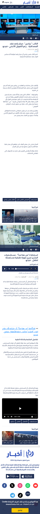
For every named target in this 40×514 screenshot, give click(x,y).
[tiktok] (20, 495)
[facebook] (4, 485)
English (6, 2)
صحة (17, 7)
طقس (4, 7)
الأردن (22, 7)
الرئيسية (37, 7)
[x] (12, 485)
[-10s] (31, 268)
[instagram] (20, 485)
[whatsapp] (27, 485)
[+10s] (35, 268)
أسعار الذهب (29, 7)
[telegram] (12, 495)
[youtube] (35, 485)
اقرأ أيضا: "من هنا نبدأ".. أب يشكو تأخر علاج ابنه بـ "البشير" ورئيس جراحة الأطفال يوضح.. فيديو (20, 331)
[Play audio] (5, 269)
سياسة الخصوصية (11, 504)
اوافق (20, 510)
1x (9, 268)
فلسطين (10, 7)
